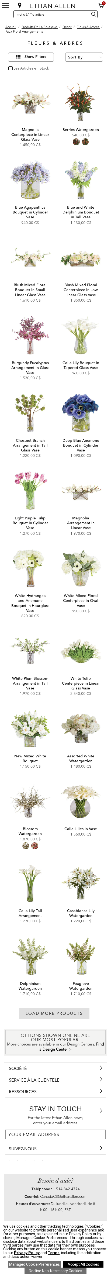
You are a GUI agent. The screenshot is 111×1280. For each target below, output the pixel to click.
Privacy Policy (27, 1253)
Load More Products (54, 1013)
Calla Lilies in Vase (80, 828)
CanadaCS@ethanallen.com (63, 1196)
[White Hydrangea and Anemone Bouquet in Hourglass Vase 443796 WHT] (30, 568)
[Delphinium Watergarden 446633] (30, 956)
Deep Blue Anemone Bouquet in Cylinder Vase (81, 445)
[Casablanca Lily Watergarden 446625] (81, 883)
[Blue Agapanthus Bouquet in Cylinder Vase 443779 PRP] (30, 180)
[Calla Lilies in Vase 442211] (81, 801)
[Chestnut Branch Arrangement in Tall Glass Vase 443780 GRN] (30, 413)
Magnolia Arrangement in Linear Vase (81, 523)
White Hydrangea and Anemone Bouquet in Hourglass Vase (30, 603)
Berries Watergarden (81, 129)
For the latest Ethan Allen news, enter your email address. (56, 1120)
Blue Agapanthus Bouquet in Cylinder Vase (30, 212)
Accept (83, 1264)
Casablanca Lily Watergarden (81, 913)
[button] (101, 6)
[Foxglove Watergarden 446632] (81, 956)
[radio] (76, 141)
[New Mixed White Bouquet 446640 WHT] (30, 729)
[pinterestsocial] (17, 1160)
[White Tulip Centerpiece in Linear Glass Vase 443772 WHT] (81, 651)
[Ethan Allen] (55, 4)
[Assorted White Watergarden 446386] (81, 729)
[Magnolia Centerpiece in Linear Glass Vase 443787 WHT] (30, 102)
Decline (55, 1271)
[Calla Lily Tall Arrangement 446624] (30, 883)
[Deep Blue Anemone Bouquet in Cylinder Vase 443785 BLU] (81, 413)
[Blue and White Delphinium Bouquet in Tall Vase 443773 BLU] (81, 180)
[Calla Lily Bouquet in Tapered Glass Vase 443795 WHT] (81, 335)
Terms (54, 1253)
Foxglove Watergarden (80, 986)
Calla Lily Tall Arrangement (30, 913)
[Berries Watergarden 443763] (81, 102)
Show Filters (35, 56)
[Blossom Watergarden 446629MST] (30, 801)
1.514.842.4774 (66, 1189)
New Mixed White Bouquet (30, 758)
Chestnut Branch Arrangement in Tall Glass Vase (30, 445)
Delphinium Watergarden (30, 986)
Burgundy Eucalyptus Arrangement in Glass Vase (30, 367)
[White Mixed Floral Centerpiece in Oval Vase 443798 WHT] (81, 568)
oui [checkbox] (16, 68)
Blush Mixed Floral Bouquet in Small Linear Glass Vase (30, 289)
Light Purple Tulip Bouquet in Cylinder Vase (30, 523)
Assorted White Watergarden (80, 758)
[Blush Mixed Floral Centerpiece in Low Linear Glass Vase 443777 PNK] (81, 258)
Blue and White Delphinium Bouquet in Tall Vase (81, 212)
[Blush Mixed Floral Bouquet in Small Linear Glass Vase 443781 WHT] (30, 258)
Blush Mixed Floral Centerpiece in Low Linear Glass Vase (81, 289)
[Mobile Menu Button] (5, 6)
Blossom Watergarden (30, 831)
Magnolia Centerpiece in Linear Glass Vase (30, 134)
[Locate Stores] (20, 5)
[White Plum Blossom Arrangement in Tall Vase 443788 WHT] (30, 651)
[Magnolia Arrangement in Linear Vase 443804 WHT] (81, 491)
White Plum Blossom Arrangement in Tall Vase (30, 683)
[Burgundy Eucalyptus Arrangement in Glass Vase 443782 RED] (30, 335)
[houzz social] (42, 1160)
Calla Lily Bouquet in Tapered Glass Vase (81, 365)
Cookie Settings (34, 1264)
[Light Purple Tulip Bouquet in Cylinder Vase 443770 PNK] (30, 491)
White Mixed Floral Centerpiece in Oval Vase (80, 600)
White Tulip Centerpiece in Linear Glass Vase (81, 683)
